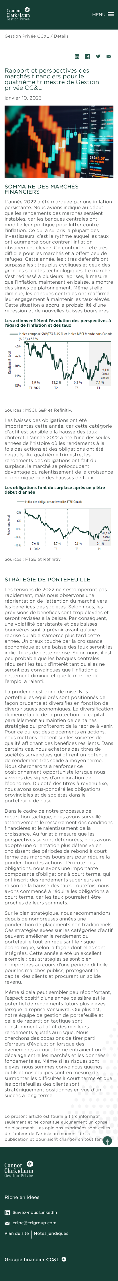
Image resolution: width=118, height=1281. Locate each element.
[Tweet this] (98, 56)
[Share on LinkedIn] (77, 56)
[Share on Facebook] (87, 56)
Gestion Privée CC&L (27, 36)
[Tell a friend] (109, 56)
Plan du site (17, 1233)
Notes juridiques (51, 1233)
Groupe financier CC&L (32, 1259)
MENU (98, 14)
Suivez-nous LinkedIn (35, 1212)
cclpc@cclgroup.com (34, 1222)
